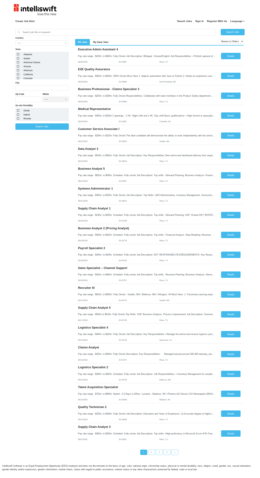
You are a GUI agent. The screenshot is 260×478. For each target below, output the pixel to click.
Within (46, 94)
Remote (27, 118)
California (28, 74)
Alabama (28, 54)
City (17, 83)
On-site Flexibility (24, 105)
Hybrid (27, 114)
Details (230, 56)
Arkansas (28, 70)
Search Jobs (184, 21)
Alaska (27, 58)
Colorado (28, 78)
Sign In (199, 21)
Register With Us (217, 21)
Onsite (27, 110)
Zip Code (19, 94)
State (18, 49)
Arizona (27, 66)
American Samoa (32, 62)
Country (19, 38)
